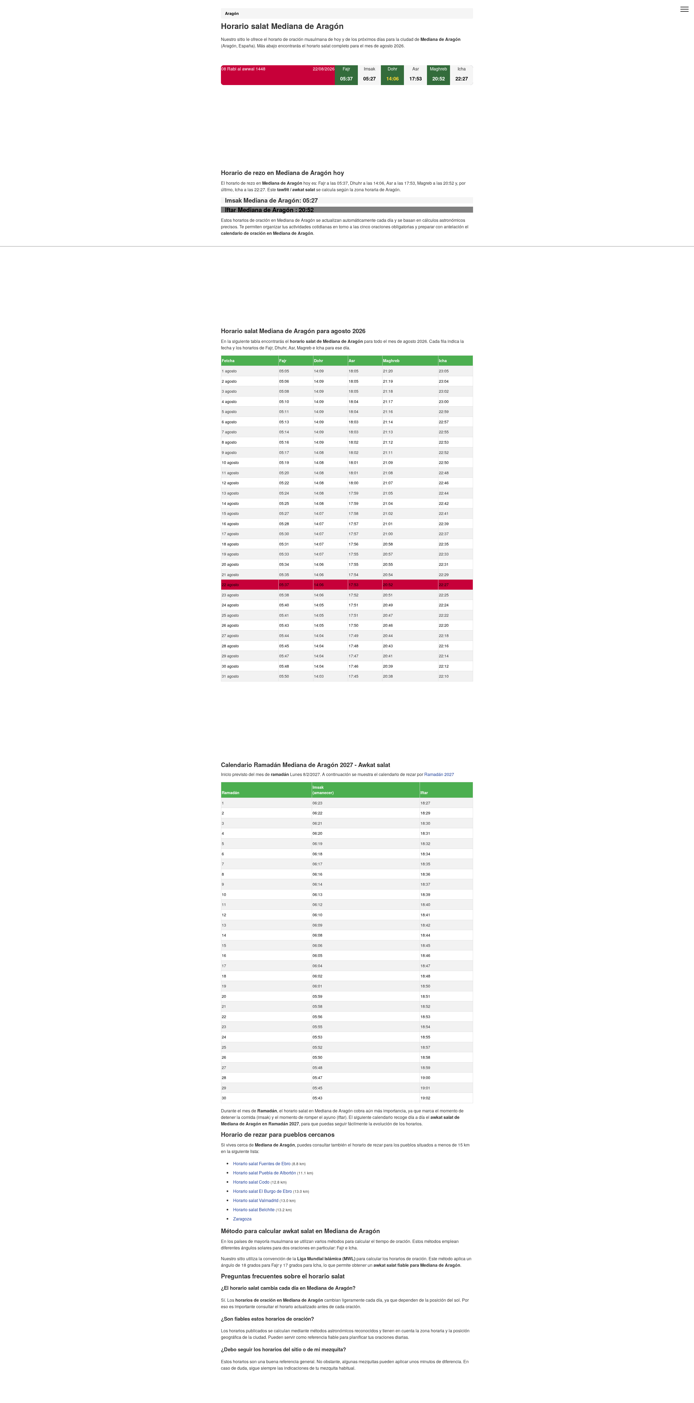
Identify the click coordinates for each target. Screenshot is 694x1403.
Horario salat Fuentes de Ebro (262, 1163)
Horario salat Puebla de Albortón (264, 1173)
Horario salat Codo (251, 1182)
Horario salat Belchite (254, 1209)
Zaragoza (242, 1219)
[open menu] (684, 9)
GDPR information (238, 1395)
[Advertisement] (347, 132)
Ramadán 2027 (439, 774)
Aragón (232, 13)
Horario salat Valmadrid (255, 1200)
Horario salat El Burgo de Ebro (262, 1191)
